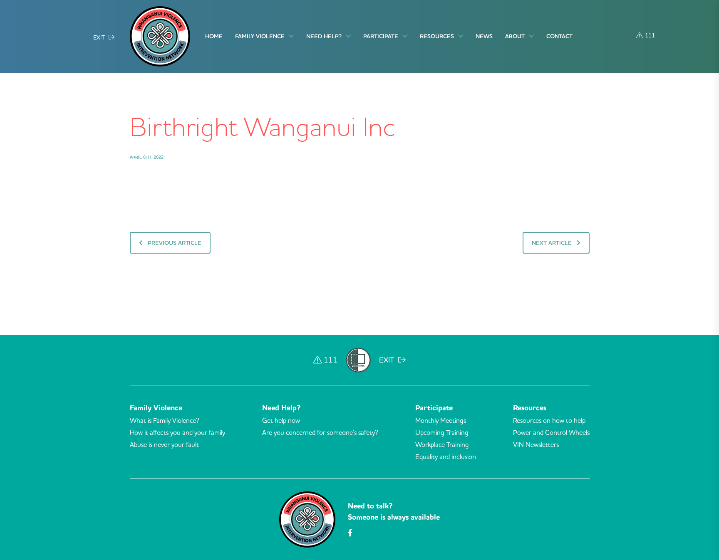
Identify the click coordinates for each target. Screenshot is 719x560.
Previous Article (173, 243)
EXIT (100, 37)
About (515, 36)
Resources (437, 36)
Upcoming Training (442, 432)
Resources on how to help (549, 420)
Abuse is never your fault (164, 444)
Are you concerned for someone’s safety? (320, 432)
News (484, 36)
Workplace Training (442, 444)
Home (214, 36)
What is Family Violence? (164, 420)
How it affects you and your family (177, 432)
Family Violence (260, 36)
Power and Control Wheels (551, 432)
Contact (559, 36)
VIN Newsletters (536, 444)
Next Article (552, 243)
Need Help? (324, 36)
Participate (380, 36)
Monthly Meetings (440, 420)
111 (650, 35)
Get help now (281, 420)
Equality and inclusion (445, 456)
